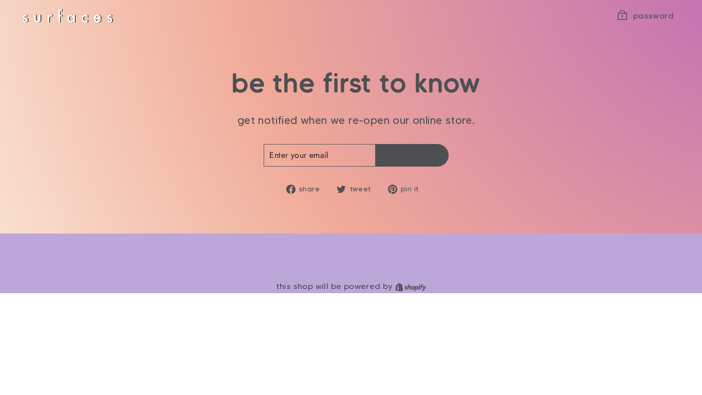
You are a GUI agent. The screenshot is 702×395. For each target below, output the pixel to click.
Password (653, 16)
